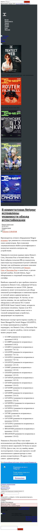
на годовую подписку (23, 3)
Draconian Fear (11, 270)
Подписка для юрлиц (31, 518)
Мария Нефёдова (7, 225)
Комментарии (6, 228)
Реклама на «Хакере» (31, 519)
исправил (4, 240)
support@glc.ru (25, 507)
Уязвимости (32, 462)
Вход (36, 3)
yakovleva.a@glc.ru (24, 509)
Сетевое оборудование (21, 462)
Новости (11, 462)
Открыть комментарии (8, 484)
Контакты (34, 521)
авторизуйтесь (5, 488)
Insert (20, 529)
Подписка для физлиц (31, 516)
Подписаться (19, 478)
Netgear (6, 462)
